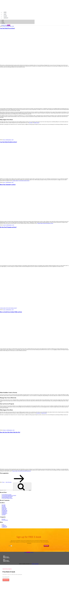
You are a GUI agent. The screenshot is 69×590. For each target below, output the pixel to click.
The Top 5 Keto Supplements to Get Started (9, 495)
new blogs (30, 122)
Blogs (3, 22)
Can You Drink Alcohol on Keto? (8, 142)
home (3, 20)
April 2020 (4, 506)
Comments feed (4, 526)
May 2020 (3, 505)
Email (10, 545)
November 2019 (4, 511)
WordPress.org (4, 527)
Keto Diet (3, 519)
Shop (3, 21)
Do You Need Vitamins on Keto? (8, 227)
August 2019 (4, 513)
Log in (3, 524)
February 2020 (4, 508)
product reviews (36, 122)
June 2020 (3, 504)
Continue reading (21, 180)
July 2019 (3, 514)
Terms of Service (6, 558)
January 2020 (4, 509)
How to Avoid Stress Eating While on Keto (11, 312)
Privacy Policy (6, 557)
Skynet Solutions (35, 564)
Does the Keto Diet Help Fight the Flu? (10, 432)
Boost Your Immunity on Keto (8, 184)
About (4, 556)
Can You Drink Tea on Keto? (7, 28)
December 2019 (4, 510)
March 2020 (4, 507)
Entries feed (4, 525)
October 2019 (4, 512)
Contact (6, 18)
